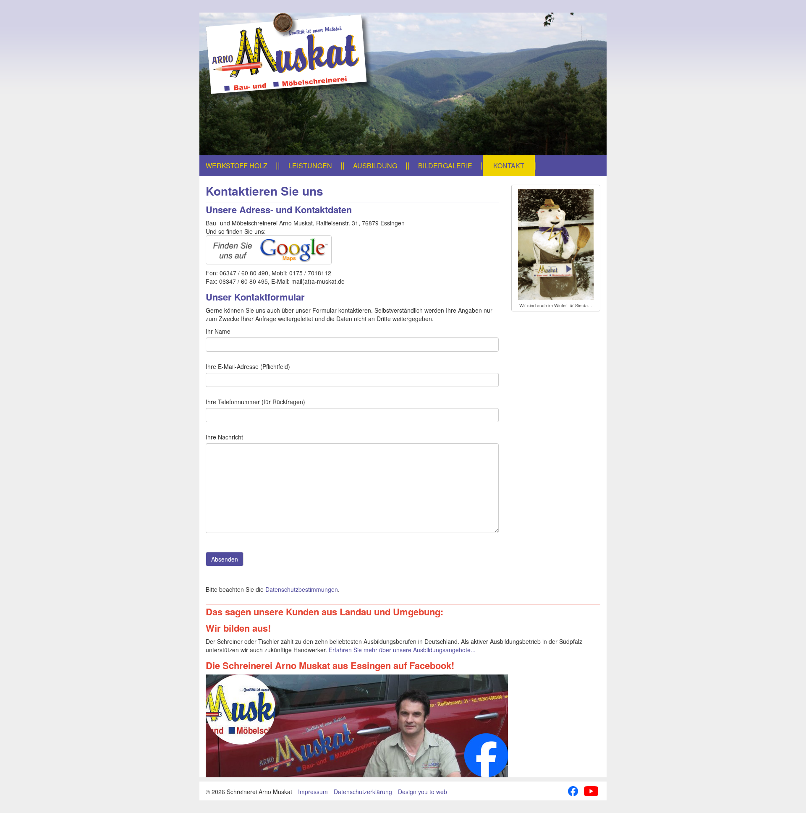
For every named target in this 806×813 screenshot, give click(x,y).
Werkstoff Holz (236, 165)
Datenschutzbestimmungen (301, 589)
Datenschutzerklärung (363, 791)
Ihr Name (218, 331)
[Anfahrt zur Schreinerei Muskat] (352, 249)
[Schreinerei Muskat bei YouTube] (591, 790)
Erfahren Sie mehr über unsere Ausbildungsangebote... (402, 650)
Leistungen (310, 165)
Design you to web (422, 791)
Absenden (224, 559)
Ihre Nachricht (224, 437)
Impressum (313, 791)
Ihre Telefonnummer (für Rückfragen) (255, 401)
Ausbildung (375, 165)
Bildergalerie (445, 165)
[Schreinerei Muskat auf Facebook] (403, 725)
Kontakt (508, 165)
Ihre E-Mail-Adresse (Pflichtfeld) (248, 366)
